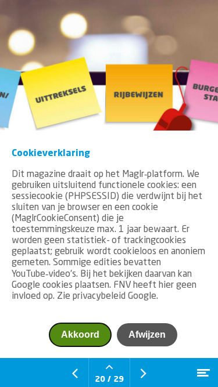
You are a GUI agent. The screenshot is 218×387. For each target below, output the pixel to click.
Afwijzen (147, 334)
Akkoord (80, 334)
